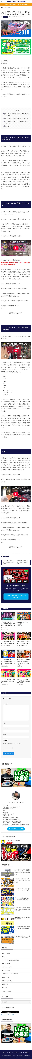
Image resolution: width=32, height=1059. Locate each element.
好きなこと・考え (7, 980)
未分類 (5, 987)
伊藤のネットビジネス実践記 (10, 973)
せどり (5, 956)
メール (5, 729)
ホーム (4, 1052)
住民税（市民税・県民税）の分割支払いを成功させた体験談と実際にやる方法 (22, 909)
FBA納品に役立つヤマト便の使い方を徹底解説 (22, 918)
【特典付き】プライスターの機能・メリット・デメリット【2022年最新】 (22, 880)
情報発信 (5, 984)
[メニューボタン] (1, 1)
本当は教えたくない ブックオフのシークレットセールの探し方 (22, 889)
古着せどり (6, 977)
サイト (4, 734)
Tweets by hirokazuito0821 (7, 1014)
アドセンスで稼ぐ (7, 967)
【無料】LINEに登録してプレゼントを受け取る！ (16, 596)
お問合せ (27, 1052)
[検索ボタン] (30, 1)
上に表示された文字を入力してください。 (13, 743)
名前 (4, 723)
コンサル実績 (5, 16)
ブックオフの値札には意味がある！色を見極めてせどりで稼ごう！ (22, 899)
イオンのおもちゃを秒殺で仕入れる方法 (16, 118)
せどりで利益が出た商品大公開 (11, 960)
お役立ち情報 (6, 953)
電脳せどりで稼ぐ (7, 991)
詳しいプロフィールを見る (16, 828)
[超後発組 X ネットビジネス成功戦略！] (16, 1)
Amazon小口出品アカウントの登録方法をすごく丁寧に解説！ (22, 937)
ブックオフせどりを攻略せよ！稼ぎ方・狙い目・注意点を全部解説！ (22, 928)
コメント (5, 704)
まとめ (7, 126)
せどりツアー (6, 963)
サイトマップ (21, 1052)
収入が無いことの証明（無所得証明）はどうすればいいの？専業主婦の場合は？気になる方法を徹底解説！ (22, 872)
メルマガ (9, 1052)
